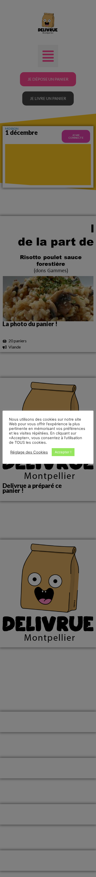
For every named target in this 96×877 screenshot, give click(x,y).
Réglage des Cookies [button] (29, 452)
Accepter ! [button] (63, 452)
